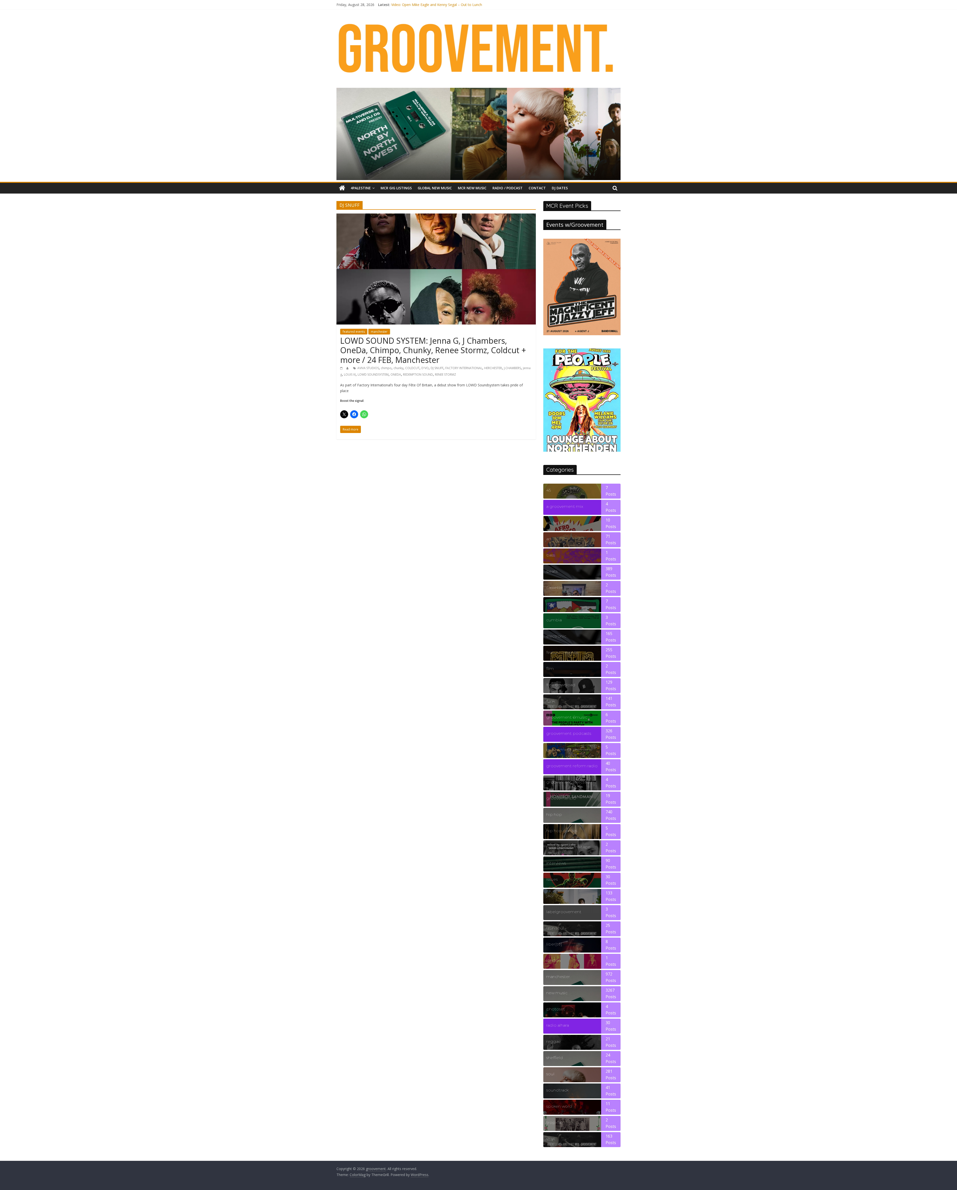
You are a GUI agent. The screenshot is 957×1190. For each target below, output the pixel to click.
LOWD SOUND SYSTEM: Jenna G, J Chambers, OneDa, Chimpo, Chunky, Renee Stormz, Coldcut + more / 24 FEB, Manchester (433, 350)
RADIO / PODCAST (507, 188)
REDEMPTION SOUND (418, 374)
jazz (550, 895)
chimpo (386, 368)
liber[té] (554, 944)
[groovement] (342, 188)
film (550, 668)
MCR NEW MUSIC (472, 188)
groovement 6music (566, 717)
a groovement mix (564, 506)
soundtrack (557, 1090)
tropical (554, 1122)
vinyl (550, 1138)
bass (550, 555)
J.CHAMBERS (512, 368)
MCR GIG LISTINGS (396, 188)
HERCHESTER (493, 368)
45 (548, 490)
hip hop (554, 814)
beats (552, 571)
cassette (554, 587)
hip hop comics (561, 830)
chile (551, 603)
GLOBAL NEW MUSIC (435, 188)
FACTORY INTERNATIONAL (463, 368)
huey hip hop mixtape (568, 847)
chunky (398, 368)
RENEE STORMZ (445, 374)
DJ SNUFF (437, 368)
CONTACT (537, 188)
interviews (556, 863)
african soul (557, 522)
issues (552, 879)
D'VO (425, 368)
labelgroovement (563, 911)
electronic (556, 636)
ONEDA (396, 374)
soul (550, 1074)
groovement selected (568, 782)
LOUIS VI (350, 374)
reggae (553, 1041)
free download (560, 684)
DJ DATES (560, 188)
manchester (379, 331)
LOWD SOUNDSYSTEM (373, 374)
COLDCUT (412, 368)
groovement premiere (568, 749)
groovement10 (561, 798)
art (549, 539)
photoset (555, 1009)
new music (556, 992)
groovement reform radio (572, 765)
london (553, 960)
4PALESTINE (361, 188)
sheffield (554, 1057)
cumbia (554, 620)
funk (550, 701)
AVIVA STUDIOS (368, 368)
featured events (354, 331)
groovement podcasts (568, 733)
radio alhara (557, 1025)
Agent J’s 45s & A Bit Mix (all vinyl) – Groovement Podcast (437, 4)
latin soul (555, 928)
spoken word (559, 1106)
